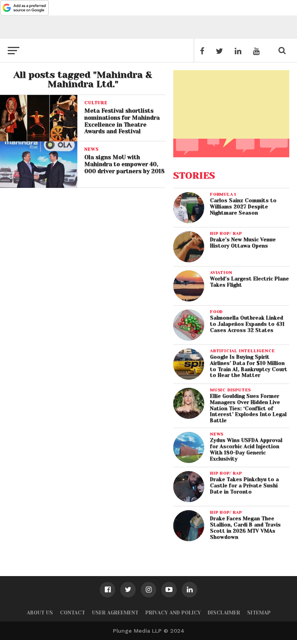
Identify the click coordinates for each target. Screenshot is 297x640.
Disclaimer (224, 613)
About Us (40, 613)
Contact (72, 613)
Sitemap (259, 613)
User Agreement (115, 613)
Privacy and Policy (173, 613)
